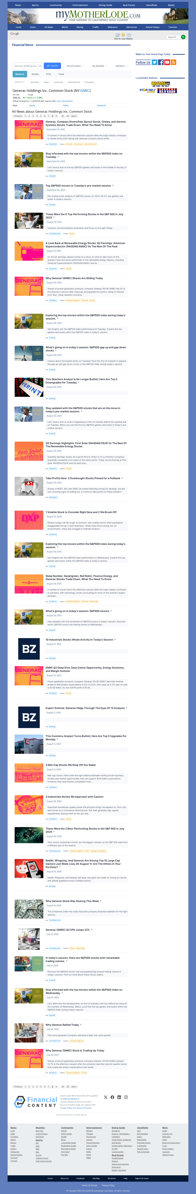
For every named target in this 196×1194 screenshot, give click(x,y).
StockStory (53, 144)
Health (64, 1137)
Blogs (63, 1140)
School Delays (153, 27)
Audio (164, 1131)
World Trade (94, 601)
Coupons (166, 1152)
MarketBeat (53, 497)
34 (68, 116)
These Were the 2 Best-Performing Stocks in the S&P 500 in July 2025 (85, 830)
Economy (69, 144)
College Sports (42, 1158)
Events (64, 1131)
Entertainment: (94, 1127)
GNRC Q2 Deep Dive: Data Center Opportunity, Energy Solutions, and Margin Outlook (85, 669)
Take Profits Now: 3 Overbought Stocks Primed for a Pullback (84, 478)
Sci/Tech (14, 1158)
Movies (89, 1131)
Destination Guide (68, 1146)
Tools (61, 74)
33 (63, 116)
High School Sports (44, 1161)
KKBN (88, 1158)
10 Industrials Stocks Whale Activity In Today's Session (81, 639)
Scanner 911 (167, 1134)
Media (171, 5)
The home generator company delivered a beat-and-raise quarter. (79, 1035)
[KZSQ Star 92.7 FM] (146, 90)
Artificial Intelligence (73, 300)
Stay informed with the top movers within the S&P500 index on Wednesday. (84, 991)
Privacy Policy (66, 1108)
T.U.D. (164, 1146)
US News (48, 27)
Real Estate (129, 5)
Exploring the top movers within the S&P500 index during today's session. (85, 317)
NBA (37, 1149)
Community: (67, 1127)
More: (165, 1127)
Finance (115, 1161)
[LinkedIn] (119, 1101)
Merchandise (142, 1134)
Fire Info (64, 1155)
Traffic (95, 27)
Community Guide (68, 1143)
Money (80, 27)
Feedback (80, 1178)
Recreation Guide (68, 1149)
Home (50, 1178)
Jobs (139, 1131)
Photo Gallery (168, 1149)
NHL (37, 1152)
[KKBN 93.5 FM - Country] (167, 90)
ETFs (48, 74)
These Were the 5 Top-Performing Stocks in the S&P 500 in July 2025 (84, 216)
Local (18, 27)
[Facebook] (112, 1101)
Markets (19, 74)
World (65, 27)
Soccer (39, 1155)
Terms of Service (89, 1185)
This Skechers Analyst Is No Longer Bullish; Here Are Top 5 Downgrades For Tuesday (81, 381)
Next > (74, 116)
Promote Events (143, 1143)
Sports (35, 5)
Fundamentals (117, 1158)
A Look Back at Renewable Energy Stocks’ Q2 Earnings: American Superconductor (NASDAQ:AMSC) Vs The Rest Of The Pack (85, 245)
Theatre (89, 1134)
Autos (139, 1137)
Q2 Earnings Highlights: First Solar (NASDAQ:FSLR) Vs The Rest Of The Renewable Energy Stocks (86, 445)
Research (101, 105)
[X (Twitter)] (106, 1101)
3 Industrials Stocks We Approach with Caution (74, 796)
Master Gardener (119, 1170)
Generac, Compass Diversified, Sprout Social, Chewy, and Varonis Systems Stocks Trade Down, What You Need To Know (86, 123)
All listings (116, 1131)
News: (13, 1127)
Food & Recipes (93, 1143)
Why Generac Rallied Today (64, 1024)
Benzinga (52, 398)
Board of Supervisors (171, 1143)
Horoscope (91, 1137)
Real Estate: (118, 1155)
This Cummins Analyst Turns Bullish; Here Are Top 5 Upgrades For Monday (86, 738)
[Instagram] (126, 1101)
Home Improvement (120, 1164)
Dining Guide (105, 5)
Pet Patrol (65, 1152)
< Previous (17, 116)
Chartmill (52, 176)
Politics (13, 1149)
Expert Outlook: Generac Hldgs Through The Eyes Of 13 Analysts (87, 708)
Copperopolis (117, 1152)
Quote (32, 105)
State (33, 27)
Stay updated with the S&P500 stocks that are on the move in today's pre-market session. (83, 410)
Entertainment (80, 5)
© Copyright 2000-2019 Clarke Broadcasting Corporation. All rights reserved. (98, 1191)
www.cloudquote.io (71, 1098)
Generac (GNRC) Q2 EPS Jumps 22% (69, 929)
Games (89, 1140)
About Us (64, 1178)
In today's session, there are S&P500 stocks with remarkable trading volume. (83, 959)
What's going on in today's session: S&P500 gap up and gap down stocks (86, 349)
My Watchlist (98, 66)
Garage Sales (142, 1149)
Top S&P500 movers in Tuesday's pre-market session (80, 185)
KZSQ (88, 1155)
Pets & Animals (143, 1152)
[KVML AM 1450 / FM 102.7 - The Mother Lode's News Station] (161, 83)
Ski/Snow (40, 1137)
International (74, 82)
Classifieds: (142, 1127)
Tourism (172, 27)
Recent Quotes (74, 66)
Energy (68, 268)
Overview (34, 82)
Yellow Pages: (168, 1155)
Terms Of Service (83, 1108)
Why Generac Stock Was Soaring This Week (74, 901)
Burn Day (39, 1131)
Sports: (39, 1140)
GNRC (85, 90)
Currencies (58, 82)
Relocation (116, 1167)
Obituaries (131, 27)
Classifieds (151, 5)
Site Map (96, 1178)
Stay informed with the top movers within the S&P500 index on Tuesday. (84, 155)
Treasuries (89, 82)
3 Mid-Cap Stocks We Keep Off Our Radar (71, 764)
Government (78, 144)
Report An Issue (142, 1178)
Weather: (40, 1127)
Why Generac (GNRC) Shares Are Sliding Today (74, 278)
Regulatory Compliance (98, 851)
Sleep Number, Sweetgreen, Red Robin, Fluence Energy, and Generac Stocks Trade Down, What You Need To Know (82, 577)
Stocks (35, 74)
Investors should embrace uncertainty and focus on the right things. (80, 228)
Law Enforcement (91, 144)
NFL (37, 1143)
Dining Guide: (118, 1127)
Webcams (112, 27)
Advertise (112, 1178)
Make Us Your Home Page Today (153, 54)
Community (56, 5)
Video (164, 1140)
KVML (88, 1152)
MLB (37, 1146)
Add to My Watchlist (65, 101)
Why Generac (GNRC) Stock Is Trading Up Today (75, 1050)
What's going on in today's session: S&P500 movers (79, 611)
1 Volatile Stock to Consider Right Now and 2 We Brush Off (81, 512)
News (18, 5)
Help (125, 1178)
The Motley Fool (54, 233)
